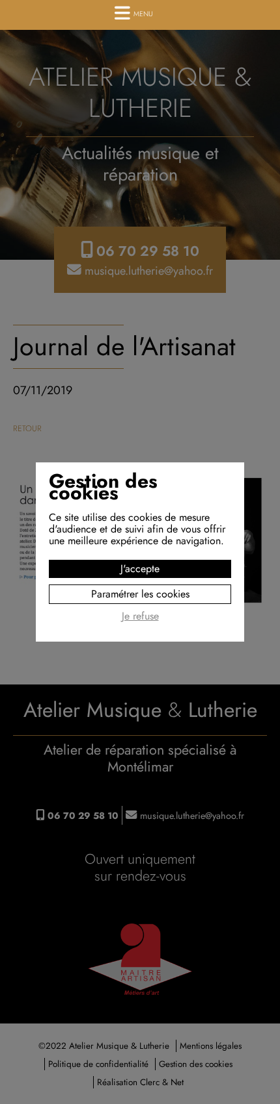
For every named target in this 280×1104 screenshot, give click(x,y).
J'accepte (140, 568)
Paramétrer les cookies (140, 593)
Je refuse (140, 616)
